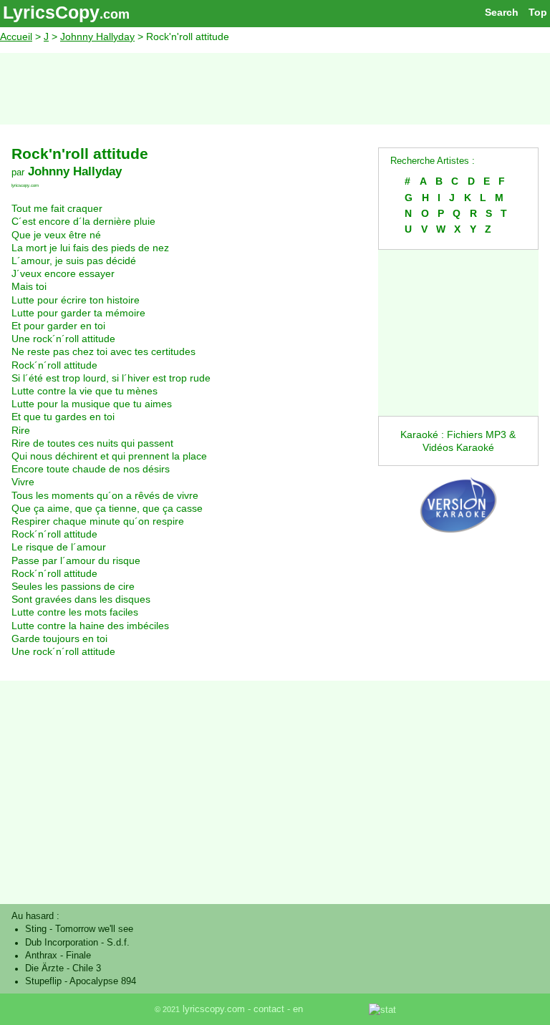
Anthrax (41, 956)
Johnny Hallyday (97, 36)
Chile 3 (86, 968)
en (298, 1009)
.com (115, 14)
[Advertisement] (275, 89)
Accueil (16, 36)
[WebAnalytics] (337, 1009)
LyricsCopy (51, 12)
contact (269, 1009)
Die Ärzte (44, 968)
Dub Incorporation (61, 943)
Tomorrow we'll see (94, 929)
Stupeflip (43, 981)
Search (501, 12)
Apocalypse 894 (102, 981)
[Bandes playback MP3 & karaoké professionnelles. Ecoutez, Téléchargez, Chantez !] (458, 542)
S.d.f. (118, 943)
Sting (36, 929)
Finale (78, 956)
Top (538, 12)
